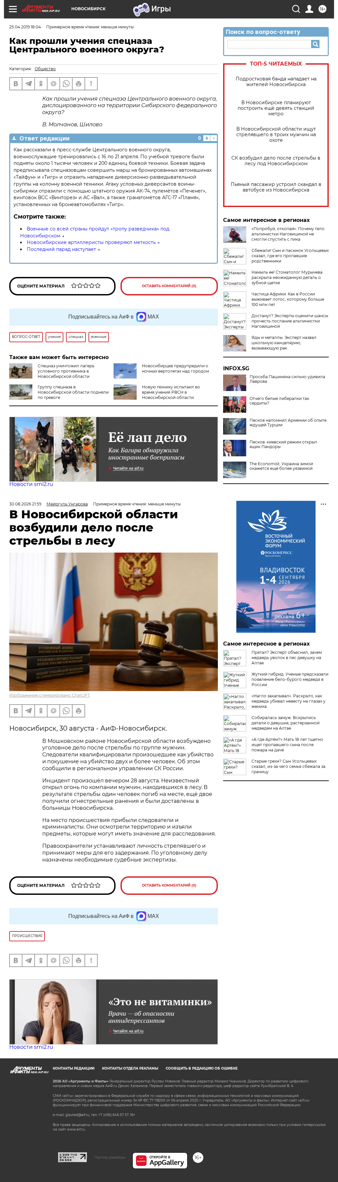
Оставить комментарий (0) (169, 286)
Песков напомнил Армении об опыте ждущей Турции (288, 422)
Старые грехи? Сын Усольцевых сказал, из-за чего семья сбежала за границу (288, 766)
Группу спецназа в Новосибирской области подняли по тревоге (73, 392)
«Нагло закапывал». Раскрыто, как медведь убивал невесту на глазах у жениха (288, 701)
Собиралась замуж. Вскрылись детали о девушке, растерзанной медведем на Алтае (286, 723)
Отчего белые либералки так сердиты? (279, 401)
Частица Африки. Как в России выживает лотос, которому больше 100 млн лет (288, 299)
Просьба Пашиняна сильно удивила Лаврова (287, 379)
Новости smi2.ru (31, 484)
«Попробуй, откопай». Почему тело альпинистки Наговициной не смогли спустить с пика (288, 234)
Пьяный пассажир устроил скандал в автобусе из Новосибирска (276, 187)
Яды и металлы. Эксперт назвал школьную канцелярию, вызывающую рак (284, 342)
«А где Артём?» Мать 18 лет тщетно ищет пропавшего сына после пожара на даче (287, 744)
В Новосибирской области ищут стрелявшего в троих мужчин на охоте (276, 134)
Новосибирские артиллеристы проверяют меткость (91, 242)
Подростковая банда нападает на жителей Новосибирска (276, 81)
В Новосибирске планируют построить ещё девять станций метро (276, 108)
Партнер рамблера (109, 1157)
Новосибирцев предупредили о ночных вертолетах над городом (175, 368)
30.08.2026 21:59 (25, 503)
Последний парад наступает (61, 249)
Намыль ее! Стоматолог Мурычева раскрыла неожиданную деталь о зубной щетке (287, 277)
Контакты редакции (73, 1068)
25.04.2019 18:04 (25, 26)
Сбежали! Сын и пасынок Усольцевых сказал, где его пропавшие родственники (290, 255)
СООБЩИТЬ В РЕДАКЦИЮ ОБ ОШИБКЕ (202, 1068)
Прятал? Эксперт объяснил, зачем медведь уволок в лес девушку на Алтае (287, 657)
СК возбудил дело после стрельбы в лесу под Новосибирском (276, 161)
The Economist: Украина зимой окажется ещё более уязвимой (281, 466)
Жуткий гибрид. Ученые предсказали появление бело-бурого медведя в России (290, 679)
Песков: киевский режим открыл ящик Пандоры (283, 444)
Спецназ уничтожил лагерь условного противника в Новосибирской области (66, 371)
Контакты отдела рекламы (130, 1068)
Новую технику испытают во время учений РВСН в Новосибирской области (171, 392)
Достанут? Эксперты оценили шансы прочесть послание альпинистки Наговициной (290, 321)
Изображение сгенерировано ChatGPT (49, 695)
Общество (45, 68)
